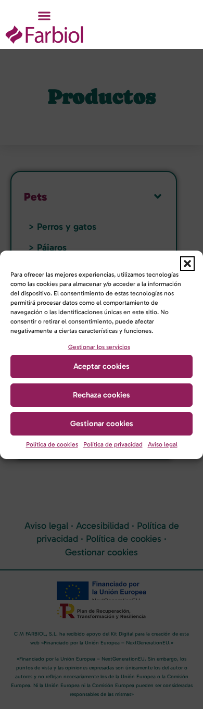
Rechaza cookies (101, 395)
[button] (187, 263)
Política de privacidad (113, 444)
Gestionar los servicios (99, 347)
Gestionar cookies (101, 423)
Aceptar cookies (101, 366)
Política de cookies (52, 444)
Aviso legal (162, 444)
